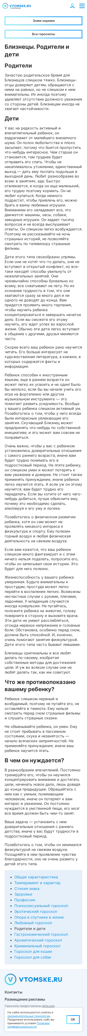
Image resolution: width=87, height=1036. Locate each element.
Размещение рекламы (25, 999)
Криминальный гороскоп (37, 946)
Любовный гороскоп (33, 922)
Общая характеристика (36, 877)
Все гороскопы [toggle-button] (43, 34)
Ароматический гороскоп (38, 940)
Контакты (13, 992)
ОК (73, 1019)
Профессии (24, 900)
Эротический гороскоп (35, 911)
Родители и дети (29, 928)
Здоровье (23, 894)
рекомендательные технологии (28, 1016)
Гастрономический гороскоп (41, 934)
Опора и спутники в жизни (39, 917)
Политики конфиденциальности (28, 1025)
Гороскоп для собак (32, 957)
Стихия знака (26, 888)
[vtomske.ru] (16, 6)
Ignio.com (48, 1006)
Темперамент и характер (37, 882)
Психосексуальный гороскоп (41, 905)
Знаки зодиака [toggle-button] (44, 20)
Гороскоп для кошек (33, 951)
